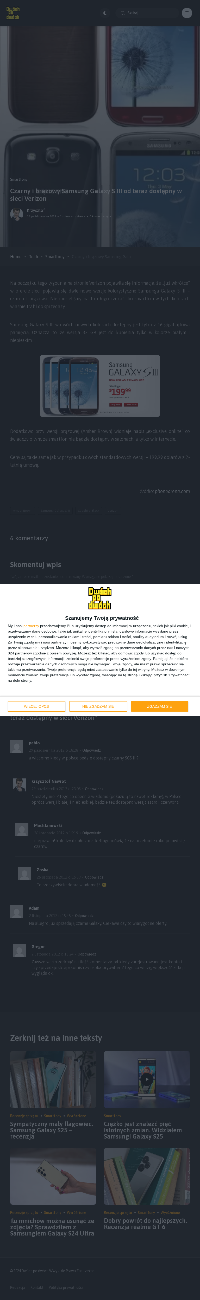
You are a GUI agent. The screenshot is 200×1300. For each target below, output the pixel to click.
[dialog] (100, 650)
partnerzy (31, 626)
